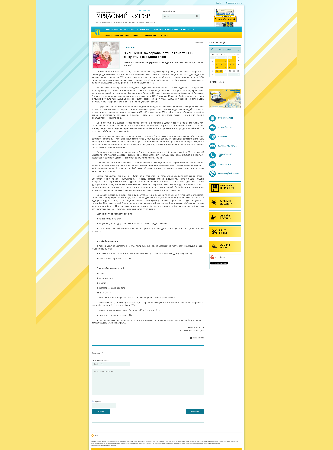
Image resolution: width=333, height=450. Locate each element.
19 (221, 68)
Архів (115, 22)
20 (225, 68)
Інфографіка (150, 35)
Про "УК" (98, 22)
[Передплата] (225, 108)
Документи (138, 35)
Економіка (158, 29)
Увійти (219, 3)
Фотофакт (140, 22)
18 (217, 68)
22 (234, 68)
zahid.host (113, 445)
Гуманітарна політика (113, 35)
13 (225, 64)
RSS (96, 435)
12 (221, 64)
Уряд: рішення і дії (114, 29)
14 (230, 64)
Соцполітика (144, 29)
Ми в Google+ (220, 257)
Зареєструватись (234, 3)
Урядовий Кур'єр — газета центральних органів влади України (123, 13)
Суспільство (188, 29)
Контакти (132, 22)
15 (234, 64)
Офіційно (130, 29)
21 (230, 68)
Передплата (123, 22)
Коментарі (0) (97, 353)
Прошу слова (150, 22)
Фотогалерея (163, 35)
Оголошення (107, 22)
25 (217, 71)
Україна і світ (173, 29)
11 (217, 64)
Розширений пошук (168, 11)
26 (221, 71)
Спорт (127, 35)
